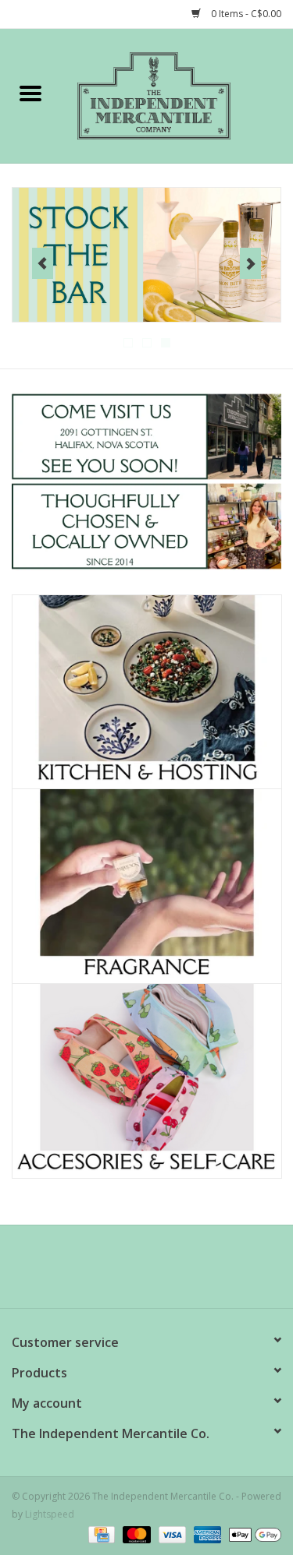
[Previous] (42, 263)
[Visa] (170, 1533)
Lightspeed (49, 1514)
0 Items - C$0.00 (245, 13)
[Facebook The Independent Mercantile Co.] (118, 1272)
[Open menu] (30, 92)
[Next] (250, 263)
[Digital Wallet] (252, 1533)
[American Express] (205, 1533)
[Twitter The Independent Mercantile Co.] (146, 1272)
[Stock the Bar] (146, 255)
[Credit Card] (100, 1533)
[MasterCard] (134, 1533)
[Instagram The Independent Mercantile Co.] (175, 1272)
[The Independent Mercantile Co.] (177, 94)
